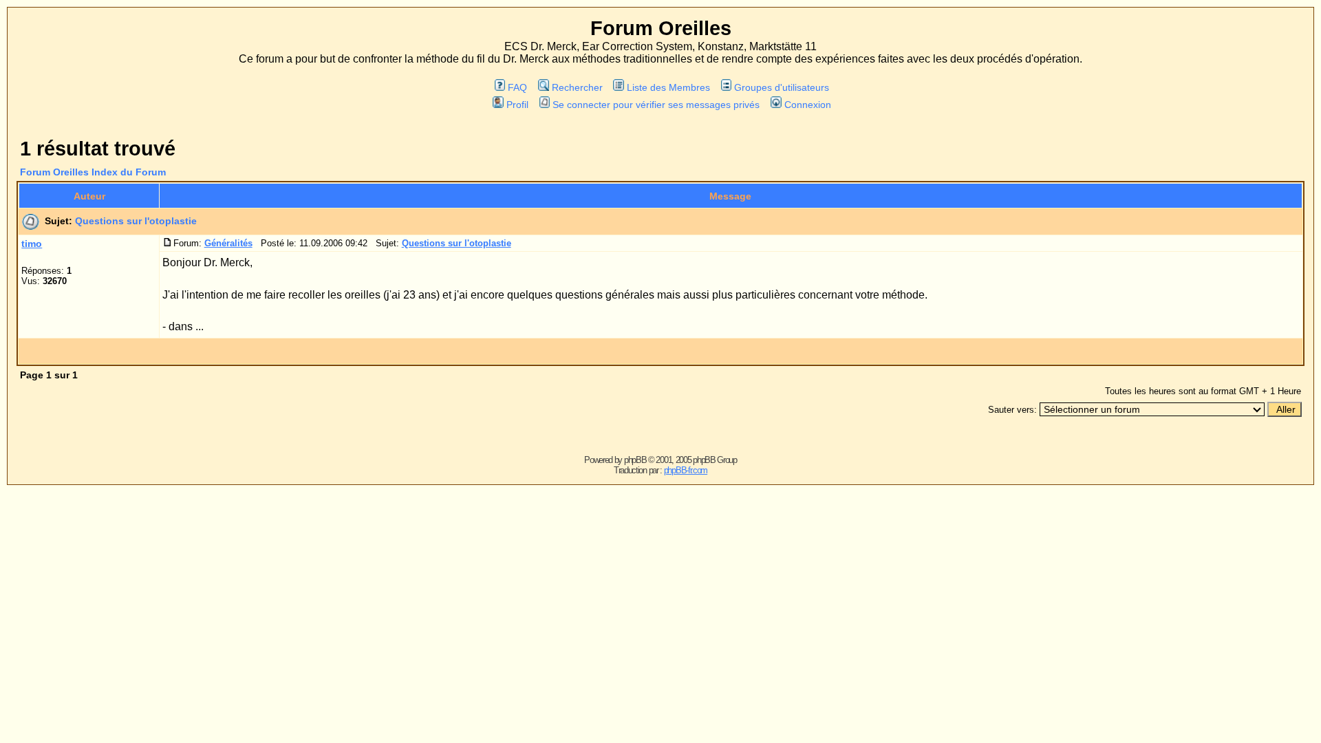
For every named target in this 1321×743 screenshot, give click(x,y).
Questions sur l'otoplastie (136, 220)
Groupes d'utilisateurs (781, 87)
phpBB (635, 460)
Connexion (807, 104)
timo (31, 243)
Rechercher (577, 87)
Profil (517, 104)
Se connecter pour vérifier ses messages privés (656, 104)
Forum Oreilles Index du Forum (93, 171)
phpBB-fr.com (685, 470)
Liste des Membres (668, 87)
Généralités (228, 243)
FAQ (517, 87)
